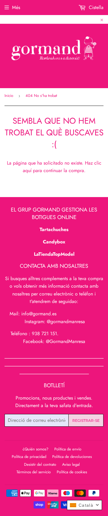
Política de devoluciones (72, 456)
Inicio (8, 95)
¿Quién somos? (35, 449)
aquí (27, 170)
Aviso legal (71, 464)
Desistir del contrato (40, 464)
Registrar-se (86, 420)
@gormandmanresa (66, 321)
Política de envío (67, 449)
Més (16, 7)
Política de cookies (72, 472)
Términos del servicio (33, 472)
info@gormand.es (38, 313)
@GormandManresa (65, 341)
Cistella (95, 7)
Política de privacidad (29, 456)
